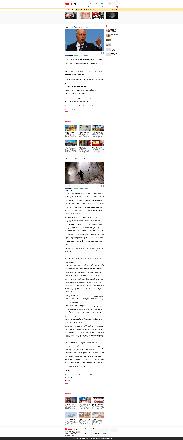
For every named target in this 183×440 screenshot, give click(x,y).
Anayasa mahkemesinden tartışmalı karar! (69, 133)
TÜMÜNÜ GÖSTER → (115, 9)
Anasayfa (68, 27)
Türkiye (71, 27)
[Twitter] (67, 435)
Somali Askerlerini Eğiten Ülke (114, 54)
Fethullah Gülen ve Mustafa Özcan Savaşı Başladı (114, 30)
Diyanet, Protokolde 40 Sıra (83, 147)
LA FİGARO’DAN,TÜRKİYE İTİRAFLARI (114, 49)
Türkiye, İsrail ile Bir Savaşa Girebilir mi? (82, 9)
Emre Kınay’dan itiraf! (69, 20)
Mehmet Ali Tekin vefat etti (83, 20)
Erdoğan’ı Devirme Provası (69, 147)
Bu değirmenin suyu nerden (97, 132)
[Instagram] (69, 435)
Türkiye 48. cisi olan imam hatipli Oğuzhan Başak (114, 44)
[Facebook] (65, 435)
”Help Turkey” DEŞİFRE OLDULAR (84, 419)
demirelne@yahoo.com (69, 381)
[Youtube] (72, 435)
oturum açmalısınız (74, 115)
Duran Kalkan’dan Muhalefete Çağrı (98, 21)
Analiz (71, 160)
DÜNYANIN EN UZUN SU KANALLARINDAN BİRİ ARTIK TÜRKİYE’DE (114, 41)
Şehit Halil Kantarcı (114, 34)
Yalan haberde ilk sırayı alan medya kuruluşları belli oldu (98, 405)
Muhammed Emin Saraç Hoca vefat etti (112, 21)
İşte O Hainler (94, 419)
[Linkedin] (70, 435)
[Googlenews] (73, 435)
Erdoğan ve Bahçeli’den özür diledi (84, 404)
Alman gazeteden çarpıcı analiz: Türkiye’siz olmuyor (84, 133)
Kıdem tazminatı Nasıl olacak (97, 147)
